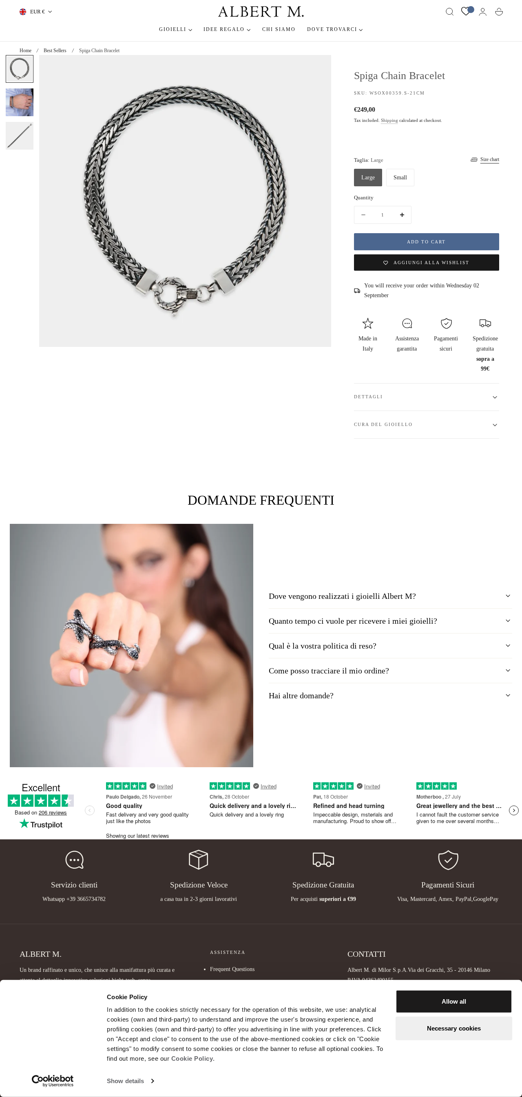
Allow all (454, 1001)
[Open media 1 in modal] (316, 69)
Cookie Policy (192, 1058)
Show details (125, 1080)
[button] (449, 11)
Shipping (389, 121)
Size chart (489, 159)
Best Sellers (55, 50)
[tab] (19, 69)
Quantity (364, 198)
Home (25, 50)
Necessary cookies (454, 1027)
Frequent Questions (232, 969)
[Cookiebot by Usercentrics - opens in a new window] (52, 1081)
